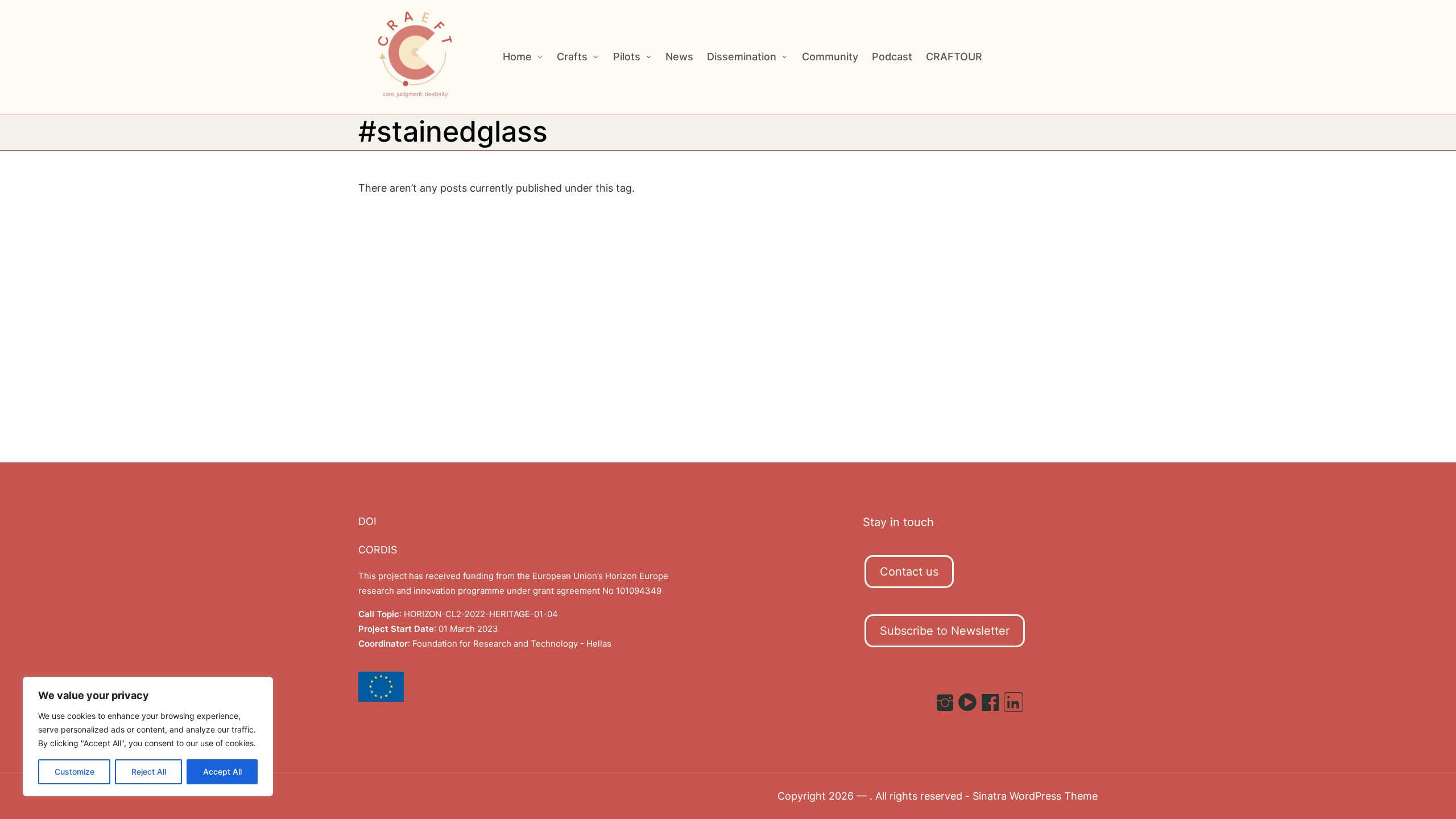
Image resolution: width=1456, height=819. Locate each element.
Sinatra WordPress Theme (1035, 796)
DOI (367, 521)
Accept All (222, 771)
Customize (74, 771)
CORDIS (377, 550)
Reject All (148, 771)
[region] (148, 736)
